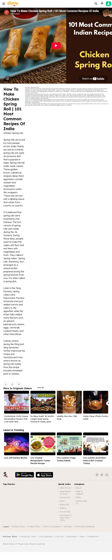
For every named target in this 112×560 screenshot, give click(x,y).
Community (65, 497)
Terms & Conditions (52, 526)
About (79, 488)
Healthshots (93, 536)
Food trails (65, 511)
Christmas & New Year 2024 (65, 517)
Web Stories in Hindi (65, 492)
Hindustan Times (28, 536)
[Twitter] (102, 475)
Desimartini (72, 536)
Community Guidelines (85, 526)
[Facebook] (97, 475)
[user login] (108, 3)
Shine (82, 536)
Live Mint (59, 536)
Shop (62, 501)
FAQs (78, 497)
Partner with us (81, 502)
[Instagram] (107, 475)
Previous (4, 403)
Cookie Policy (34, 526)
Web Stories (65, 488)
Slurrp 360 (64, 504)
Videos (63, 508)
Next (108, 403)
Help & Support (79, 492)
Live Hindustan (46, 536)
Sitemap (68, 526)
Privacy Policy (18, 526)
